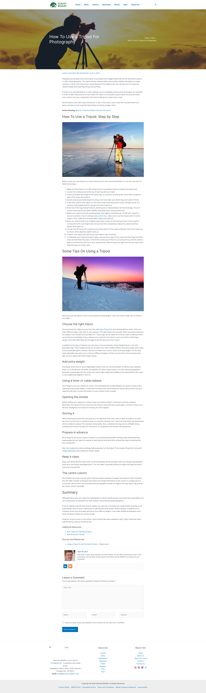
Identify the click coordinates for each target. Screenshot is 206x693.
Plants (103, 664)
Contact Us (140, 664)
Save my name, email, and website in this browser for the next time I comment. (95, 623)
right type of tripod (103, 329)
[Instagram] (142, 667)
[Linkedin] (65, 566)
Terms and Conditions (105, 687)
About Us (140, 656)
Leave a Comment (69, 73)
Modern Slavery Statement (126, 687)
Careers (141, 661)
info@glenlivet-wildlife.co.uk (68, 674)
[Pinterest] (135, 667)
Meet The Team (141, 658)
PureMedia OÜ (56, 663)
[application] (140, 4)
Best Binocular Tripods (75, 534)
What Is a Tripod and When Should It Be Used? (93, 110)
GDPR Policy (76, 687)
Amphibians (103, 658)
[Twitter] (146, 667)
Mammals (103, 661)
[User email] (70, 566)
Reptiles (103, 666)
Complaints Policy (89, 687)
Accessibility (142, 687)
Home (140, 653)
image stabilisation (69, 451)
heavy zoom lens (100, 216)
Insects (103, 653)
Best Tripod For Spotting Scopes (79, 532)
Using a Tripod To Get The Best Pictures (82, 544)
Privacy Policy (64, 687)
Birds (103, 656)
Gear (103, 672)
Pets (103, 669)
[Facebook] (139, 667)
